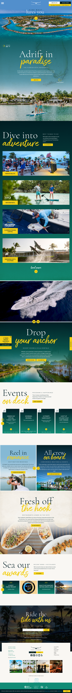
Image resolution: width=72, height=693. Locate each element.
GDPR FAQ (60, 691)
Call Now (32, 652)
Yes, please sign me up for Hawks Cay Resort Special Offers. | (36, 638)
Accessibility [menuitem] (56, 646)
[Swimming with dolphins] (36, 250)
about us (36, 79)
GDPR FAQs (39, 639)
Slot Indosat (36, 681)
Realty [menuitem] (55, 652)
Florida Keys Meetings (54, 473)
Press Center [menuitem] (56, 649)
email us (39, 652)
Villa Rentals (41, 360)
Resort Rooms (30, 360)
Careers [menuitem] (55, 648)
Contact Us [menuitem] (56, 650)
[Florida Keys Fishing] (36, 221)
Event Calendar (37, 401)
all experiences (47, 144)
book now (70, 344)
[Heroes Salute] (36, 163)
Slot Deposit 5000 (36, 682)
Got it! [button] (67, 691)
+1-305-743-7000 (11, 655)
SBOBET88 (36, 678)
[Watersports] (36, 192)
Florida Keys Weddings (18, 472)
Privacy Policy (33, 639)
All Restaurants (36, 525)
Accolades (38, 573)
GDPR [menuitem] (55, 653)
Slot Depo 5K (36, 679)
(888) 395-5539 (11, 651)
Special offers (65, 2)
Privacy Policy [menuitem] (56, 654)
